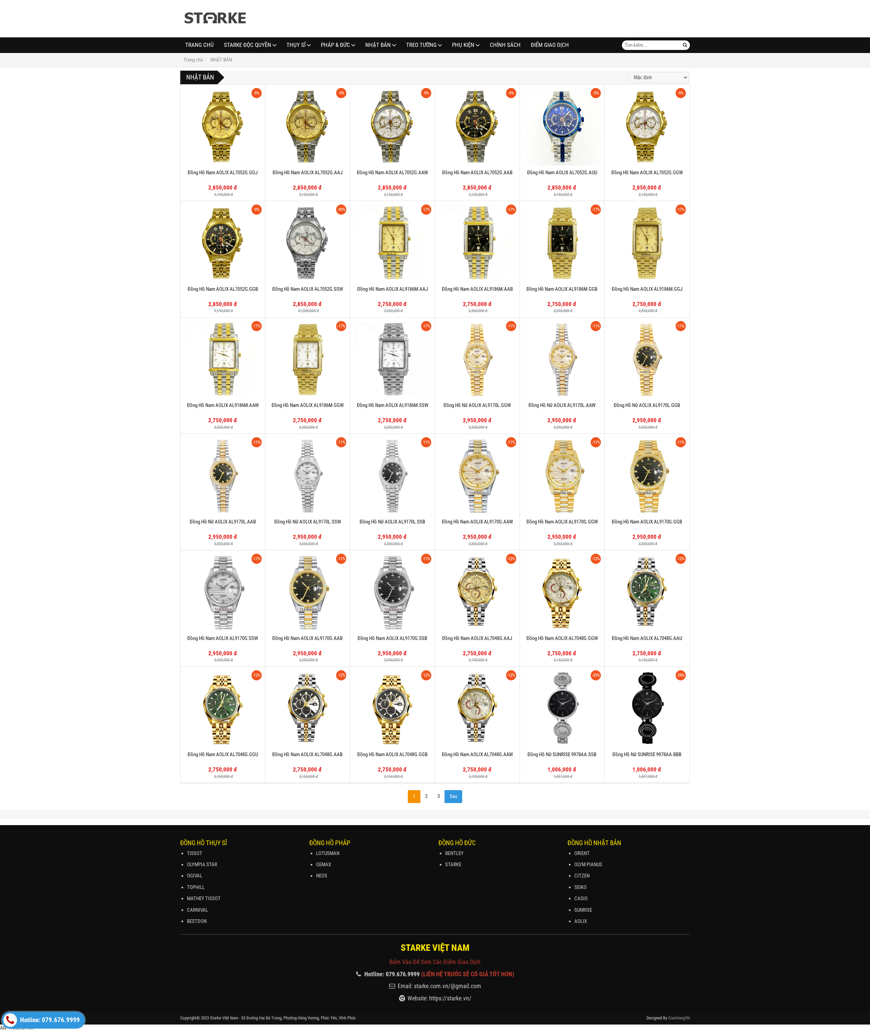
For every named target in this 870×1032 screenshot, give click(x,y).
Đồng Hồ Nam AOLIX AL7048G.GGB (392, 754)
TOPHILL (196, 887)
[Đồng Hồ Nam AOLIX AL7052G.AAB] (477, 127)
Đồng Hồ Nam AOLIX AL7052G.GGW (647, 173)
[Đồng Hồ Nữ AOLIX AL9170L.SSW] (308, 476)
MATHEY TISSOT (204, 898)
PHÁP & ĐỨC (335, 45)
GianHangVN (679, 1017)
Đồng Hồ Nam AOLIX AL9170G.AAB (307, 638)
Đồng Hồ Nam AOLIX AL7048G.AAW (477, 754)
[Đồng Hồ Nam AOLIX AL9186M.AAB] (477, 243)
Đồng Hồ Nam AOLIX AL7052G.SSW (307, 289)
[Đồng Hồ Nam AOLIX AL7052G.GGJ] (223, 127)
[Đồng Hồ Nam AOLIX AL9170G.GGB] (647, 476)
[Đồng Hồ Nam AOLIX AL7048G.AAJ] (477, 592)
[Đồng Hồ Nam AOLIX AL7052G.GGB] (223, 243)
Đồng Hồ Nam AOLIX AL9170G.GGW (562, 522)
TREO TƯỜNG (421, 45)
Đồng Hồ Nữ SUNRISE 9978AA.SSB (561, 754)
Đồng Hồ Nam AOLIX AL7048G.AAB (307, 754)
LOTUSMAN (328, 853)
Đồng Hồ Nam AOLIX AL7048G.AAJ (477, 638)
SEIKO (580, 887)
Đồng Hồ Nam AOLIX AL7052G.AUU (562, 173)
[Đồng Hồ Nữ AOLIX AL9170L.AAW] (562, 360)
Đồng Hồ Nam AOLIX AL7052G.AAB (477, 173)
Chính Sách (505, 45)
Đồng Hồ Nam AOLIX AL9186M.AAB (477, 289)
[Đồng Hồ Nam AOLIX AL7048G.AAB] (308, 709)
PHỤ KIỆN (463, 45)
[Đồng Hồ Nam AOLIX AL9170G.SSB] (392, 592)
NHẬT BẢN (378, 45)
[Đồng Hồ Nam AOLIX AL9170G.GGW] (562, 476)
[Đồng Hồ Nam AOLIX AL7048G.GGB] (392, 709)
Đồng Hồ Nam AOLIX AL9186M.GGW (308, 405)
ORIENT (582, 853)
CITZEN (582, 876)
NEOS (321, 876)
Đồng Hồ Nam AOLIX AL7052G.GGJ (223, 173)
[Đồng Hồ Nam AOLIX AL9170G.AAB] (308, 592)
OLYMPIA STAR (202, 864)
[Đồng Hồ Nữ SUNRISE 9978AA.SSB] (562, 709)
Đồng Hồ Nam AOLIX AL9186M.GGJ (647, 289)
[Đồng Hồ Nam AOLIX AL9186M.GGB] (562, 243)
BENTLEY (454, 853)
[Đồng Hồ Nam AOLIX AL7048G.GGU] (223, 709)
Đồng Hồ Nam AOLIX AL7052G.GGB (223, 289)
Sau (453, 796)
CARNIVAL (197, 910)
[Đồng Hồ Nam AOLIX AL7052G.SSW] (308, 243)
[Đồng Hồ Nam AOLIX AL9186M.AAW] (223, 360)
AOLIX (580, 921)
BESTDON (197, 921)
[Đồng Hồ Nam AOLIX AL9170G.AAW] (477, 476)
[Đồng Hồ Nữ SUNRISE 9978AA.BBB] (647, 709)
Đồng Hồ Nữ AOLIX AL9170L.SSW (307, 522)
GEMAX (323, 864)
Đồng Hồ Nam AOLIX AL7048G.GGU (223, 754)
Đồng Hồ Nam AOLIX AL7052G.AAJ (308, 173)
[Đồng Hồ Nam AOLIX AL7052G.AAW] (392, 127)
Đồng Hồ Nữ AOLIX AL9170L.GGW (477, 405)
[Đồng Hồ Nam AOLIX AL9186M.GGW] (308, 360)
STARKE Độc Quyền (247, 45)
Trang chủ (199, 45)
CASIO (581, 898)
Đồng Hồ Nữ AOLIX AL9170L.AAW (561, 405)
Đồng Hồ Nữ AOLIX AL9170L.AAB (223, 522)
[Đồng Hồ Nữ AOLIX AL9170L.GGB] (647, 360)
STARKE (453, 864)
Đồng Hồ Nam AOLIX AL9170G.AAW (477, 522)
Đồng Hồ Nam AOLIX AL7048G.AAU (647, 638)
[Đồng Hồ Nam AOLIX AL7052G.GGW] (647, 127)
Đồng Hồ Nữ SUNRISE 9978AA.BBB (646, 754)
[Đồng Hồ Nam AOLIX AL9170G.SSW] (223, 592)
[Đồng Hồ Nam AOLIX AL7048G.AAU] (647, 592)
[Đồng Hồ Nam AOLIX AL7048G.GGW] (562, 592)
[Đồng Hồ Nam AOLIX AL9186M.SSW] (392, 360)
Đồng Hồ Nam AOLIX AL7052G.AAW (392, 173)
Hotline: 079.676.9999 (49, 1020)
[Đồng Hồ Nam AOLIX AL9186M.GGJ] (647, 243)
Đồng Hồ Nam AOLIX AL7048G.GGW (562, 638)
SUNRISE (583, 910)
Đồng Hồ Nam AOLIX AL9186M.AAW (223, 405)
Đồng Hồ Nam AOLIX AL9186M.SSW (392, 405)
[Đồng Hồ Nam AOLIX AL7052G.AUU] (562, 127)
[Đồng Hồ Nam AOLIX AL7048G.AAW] (477, 709)
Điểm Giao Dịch (550, 45)
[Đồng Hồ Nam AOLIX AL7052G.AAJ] (308, 127)
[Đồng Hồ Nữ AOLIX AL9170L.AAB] (223, 476)
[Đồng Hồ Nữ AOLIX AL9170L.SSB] (392, 476)
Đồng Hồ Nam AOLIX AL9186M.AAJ (392, 289)
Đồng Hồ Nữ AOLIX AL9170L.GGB (647, 405)
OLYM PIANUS (588, 864)
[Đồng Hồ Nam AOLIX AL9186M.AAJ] (392, 243)
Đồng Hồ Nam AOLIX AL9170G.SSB (392, 638)
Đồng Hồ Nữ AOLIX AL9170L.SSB (392, 522)
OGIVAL (194, 876)
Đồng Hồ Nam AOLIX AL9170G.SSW (222, 638)
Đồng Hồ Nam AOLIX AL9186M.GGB (561, 289)
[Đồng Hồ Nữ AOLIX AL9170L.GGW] (477, 360)
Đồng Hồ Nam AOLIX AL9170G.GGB (647, 522)
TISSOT (194, 853)
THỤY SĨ (296, 45)
